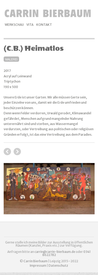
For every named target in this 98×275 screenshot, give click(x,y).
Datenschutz (58, 265)
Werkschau (14, 25)
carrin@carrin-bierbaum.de (54, 252)
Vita (29, 25)
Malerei (11, 59)
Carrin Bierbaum (36, 261)
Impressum (38, 265)
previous (17, 151)
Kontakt (44, 25)
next (7, 151)
